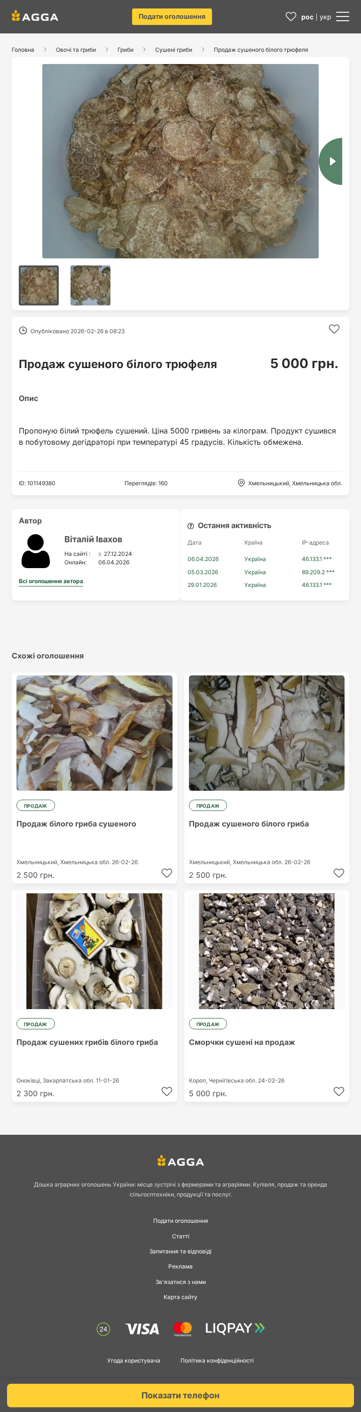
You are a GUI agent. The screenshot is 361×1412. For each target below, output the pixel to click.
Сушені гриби (173, 49)
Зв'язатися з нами (181, 1281)
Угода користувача (133, 1360)
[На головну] (35, 15)
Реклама (180, 1266)
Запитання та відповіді (180, 1251)
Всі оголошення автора (51, 581)
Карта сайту (180, 1296)
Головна (23, 49)
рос (307, 17)
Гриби (125, 49)
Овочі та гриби (76, 49)
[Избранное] (291, 17)
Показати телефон (180, 1395)
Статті (180, 1236)
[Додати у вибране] (334, 329)
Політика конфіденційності (217, 1360)
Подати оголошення (172, 16)
